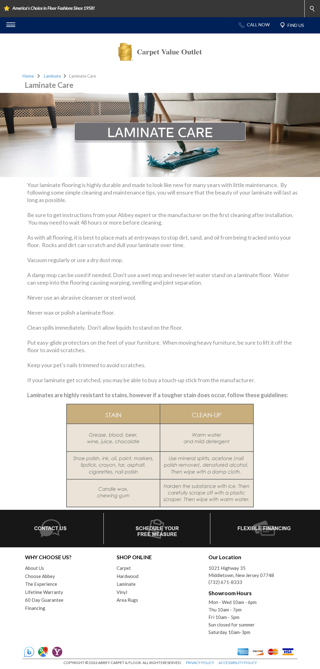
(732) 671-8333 (225, 582)
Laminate (52, 76)
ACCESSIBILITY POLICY (237, 662)
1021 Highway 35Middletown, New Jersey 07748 (241, 571)
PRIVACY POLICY (200, 662)
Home (28, 76)
